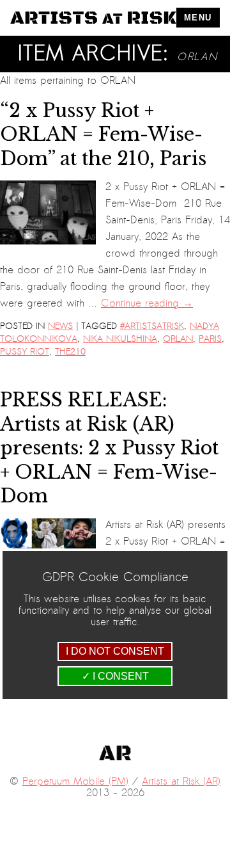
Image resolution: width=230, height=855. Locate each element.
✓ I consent (115, 676)
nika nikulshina (120, 339)
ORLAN (178, 339)
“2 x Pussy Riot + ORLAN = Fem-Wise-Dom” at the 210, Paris (103, 134)
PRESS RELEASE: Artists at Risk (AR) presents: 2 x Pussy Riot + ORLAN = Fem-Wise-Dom (109, 447)
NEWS (60, 326)
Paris (210, 339)
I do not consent (115, 651)
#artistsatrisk (152, 326)
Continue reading (147, 303)
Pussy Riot (24, 351)
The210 (70, 351)
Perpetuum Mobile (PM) (75, 781)
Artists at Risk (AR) (181, 781)
